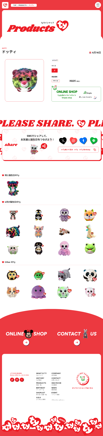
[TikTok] (12, 380)
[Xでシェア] (63, 141)
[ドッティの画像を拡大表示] (24, 80)
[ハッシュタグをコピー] (95, 149)
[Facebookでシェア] (83, 141)
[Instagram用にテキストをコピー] (73, 141)
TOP (14, 5)
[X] (22, 380)
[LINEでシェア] (93, 141)
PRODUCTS (23, 5)
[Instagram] (17, 380)
